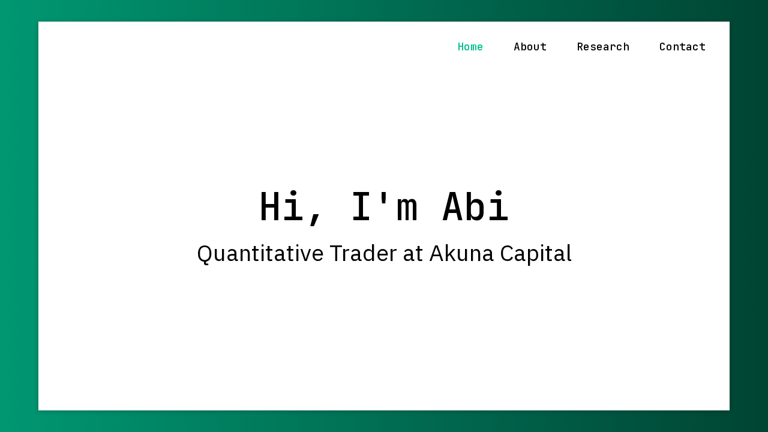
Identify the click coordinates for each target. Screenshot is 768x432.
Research (603, 46)
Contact (682, 46)
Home (470, 46)
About (530, 46)
